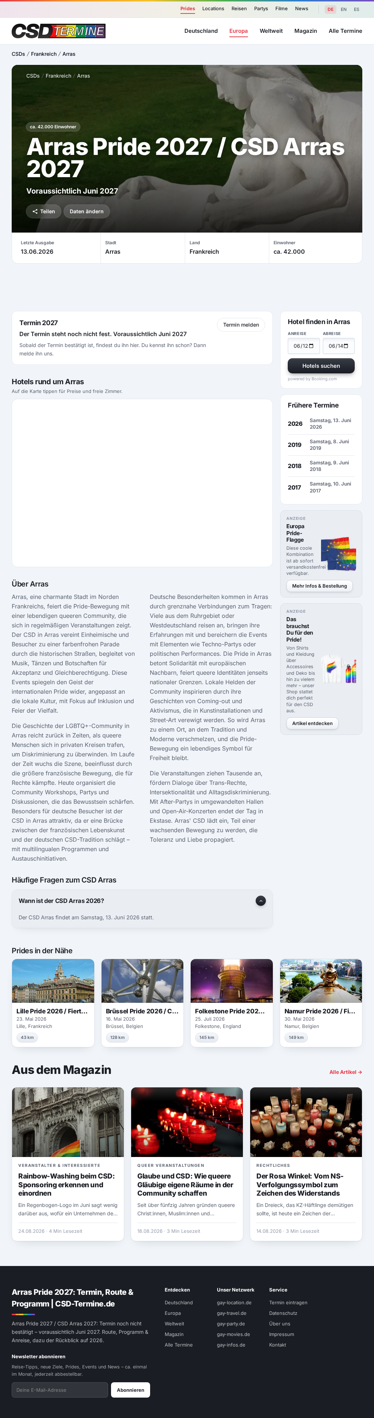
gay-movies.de (233, 1334)
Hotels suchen (321, 365)
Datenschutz (283, 1313)
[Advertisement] (187, 287)
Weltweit (271, 30)
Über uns (279, 1324)
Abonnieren (130, 1390)
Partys (261, 8)
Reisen (239, 8)
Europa (238, 30)
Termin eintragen (288, 1302)
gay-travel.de (232, 1313)
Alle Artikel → (345, 1072)
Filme (281, 8)
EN (344, 9)
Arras (69, 54)
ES (356, 9)
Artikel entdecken (312, 723)
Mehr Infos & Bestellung (319, 586)
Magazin (305, 30)
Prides (187, 8)
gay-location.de (234, 1302)
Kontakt (277, 1345)
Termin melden (241, 325)
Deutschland (201, 30)
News (301, 8)
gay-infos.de (231, 1345)
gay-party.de (231, 1324)
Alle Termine (345, 30)
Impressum (281, 1334)
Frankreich (44, 54)
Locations (213, 8)
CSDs (18, 54)
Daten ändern (87, 211)
